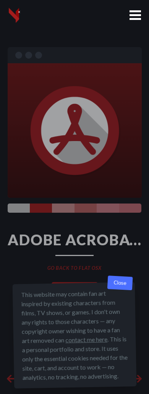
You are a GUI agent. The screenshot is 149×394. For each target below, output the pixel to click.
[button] (135, 15)
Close (119, 283)
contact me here (86, 339)
